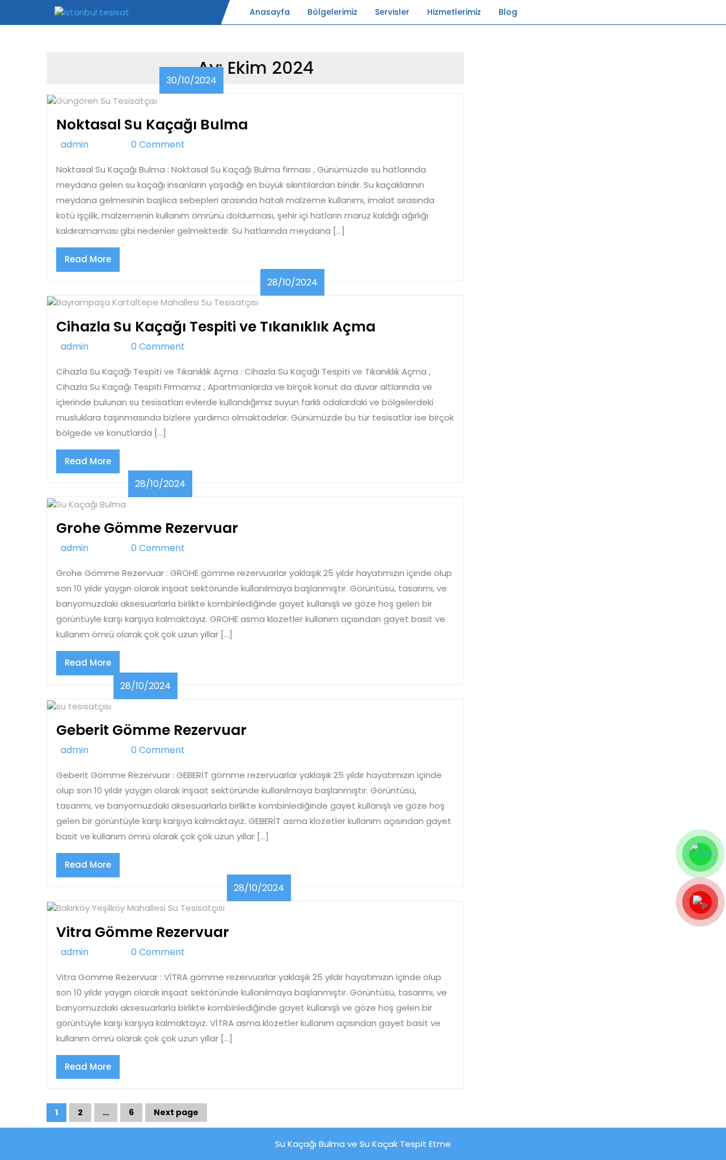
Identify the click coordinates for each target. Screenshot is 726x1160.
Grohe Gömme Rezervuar (147, 528)
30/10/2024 (191, 80)
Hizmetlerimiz (454, 12)
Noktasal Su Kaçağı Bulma (152, 125)
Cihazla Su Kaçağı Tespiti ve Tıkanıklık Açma (215, 327)
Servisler (392, 12)
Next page (176, 1112)
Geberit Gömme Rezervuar (151, 730)
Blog (508, 12)
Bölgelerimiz (332, 12)
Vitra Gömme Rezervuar (142, 932)
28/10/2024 (292, 282)
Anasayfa (270, 12)
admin (88, 144)
